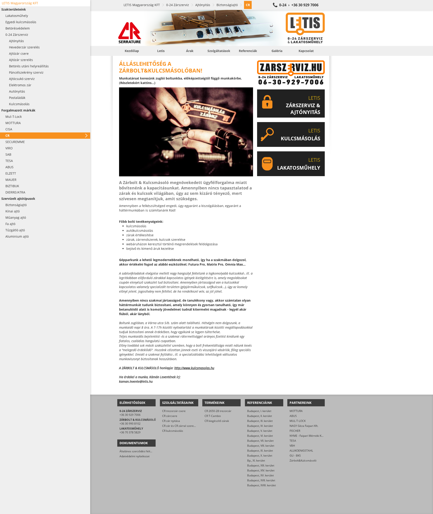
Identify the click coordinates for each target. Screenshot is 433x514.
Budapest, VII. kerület (260, 441)
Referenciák (248, 51)
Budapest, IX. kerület (260, 451)
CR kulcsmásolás (172, 431)
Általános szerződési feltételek (139, 451)
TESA (293, 441)
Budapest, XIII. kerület (260, 465)
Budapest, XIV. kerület (260, 470)
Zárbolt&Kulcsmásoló (303, 460)
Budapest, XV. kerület (260, 475)
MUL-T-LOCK (298, 421)
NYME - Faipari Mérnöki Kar (307, 436)
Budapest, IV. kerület (260, 426)
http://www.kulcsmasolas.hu (194, 368)
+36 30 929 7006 (130, 415)
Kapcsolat (306, 51)
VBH (292, 446)
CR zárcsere (169, 416)
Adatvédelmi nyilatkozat (135, 456)
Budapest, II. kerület (259, 416)
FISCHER (295, 431)
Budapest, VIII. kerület (260, 446)
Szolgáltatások (218, 51)
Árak (189, 51)
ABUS (293, 416)
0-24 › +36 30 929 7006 (298, 4)
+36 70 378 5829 (130, 432)
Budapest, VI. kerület (260, 436)
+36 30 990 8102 (130, 423)
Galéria (277, 51)
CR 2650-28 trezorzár (218, 411)
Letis (161, 51)
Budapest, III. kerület (260, 421)
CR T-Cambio (213, 416)
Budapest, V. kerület (259, 431)
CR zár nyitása (171, 421)
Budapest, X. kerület (259, 455)
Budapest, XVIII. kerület (261, 485)
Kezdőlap (132, 51)
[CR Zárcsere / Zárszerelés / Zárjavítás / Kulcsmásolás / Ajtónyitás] (221, 28)
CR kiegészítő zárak (217, 421)
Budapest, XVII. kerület (261, 480)
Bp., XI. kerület (256, 460)
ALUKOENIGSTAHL (301, 451)
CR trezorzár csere (174, 411)
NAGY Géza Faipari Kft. (304, 426)
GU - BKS (295, 455)
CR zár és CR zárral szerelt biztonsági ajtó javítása (193, 426)
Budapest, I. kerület (259, 411)
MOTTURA (296, 411)
